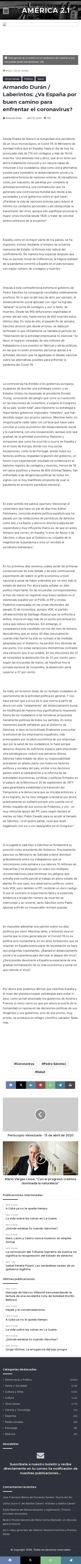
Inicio (8, 70)
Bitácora (10, 1433)
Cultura (9, 1397)
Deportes (10, 1415)
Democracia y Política (18, 1379)
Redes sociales (14, 1421)
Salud (40, 78)
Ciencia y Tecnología (17, 1409)
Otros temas (21, 70)
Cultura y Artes (14, 1391)
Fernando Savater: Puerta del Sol (53, 1497)
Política (28, 78)
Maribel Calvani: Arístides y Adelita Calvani (50, 1503)
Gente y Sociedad (16, 1385)
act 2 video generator (15, 1530)
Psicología (11, 1427)
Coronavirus (25, 1064)
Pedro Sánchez (55, 1064)
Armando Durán (14, 118)
